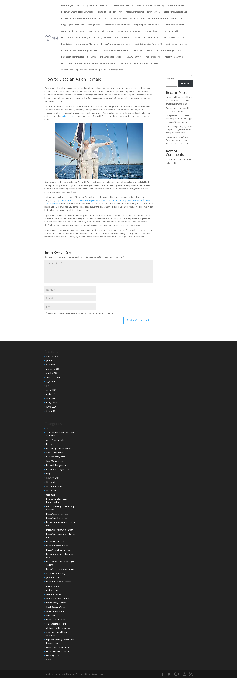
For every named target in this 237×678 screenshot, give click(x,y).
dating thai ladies (69, 116)
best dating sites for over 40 (148, 44)
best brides (66, 44)
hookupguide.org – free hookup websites (139, 63)
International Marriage (87, 44)
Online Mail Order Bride (173, 38)
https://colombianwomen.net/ (114, 51)
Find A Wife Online (133, 57)
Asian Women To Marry (129, 31)
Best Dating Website (87, 6)
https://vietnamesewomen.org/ (116, 44)
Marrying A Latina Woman (101, 31)
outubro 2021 (52, 373)
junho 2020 (51, 406)
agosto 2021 (52, 381)
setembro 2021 (53, 377)
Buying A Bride (172, 31)
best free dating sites (176, 44)
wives (93, 57)
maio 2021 (51, 394)
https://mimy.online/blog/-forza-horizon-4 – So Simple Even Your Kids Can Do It (178, 140)
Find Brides (66, 63)
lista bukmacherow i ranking (151, 6)
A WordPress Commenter (177, 159)
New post (104, 6)
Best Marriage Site (153, 31)
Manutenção (67, 6)
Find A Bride (67, 38)
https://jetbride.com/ (143, 51)
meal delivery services (123, 6)
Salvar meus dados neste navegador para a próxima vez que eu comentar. (81, 313)
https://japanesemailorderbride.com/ (112, 38)
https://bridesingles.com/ (169, 51)
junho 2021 (51, 390)
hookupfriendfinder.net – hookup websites (95, 63)
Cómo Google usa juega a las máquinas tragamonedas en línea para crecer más (179, 129)
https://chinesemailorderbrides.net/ (143, 12)
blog (63, 25)
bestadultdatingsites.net (110, 12)
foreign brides (94, 25)
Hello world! (171, 163)
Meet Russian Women (174, 25)
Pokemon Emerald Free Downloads (77, 12)
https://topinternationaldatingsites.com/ (81, 18)
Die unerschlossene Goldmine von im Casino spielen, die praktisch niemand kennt (179, 100)
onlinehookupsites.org (110, 57)
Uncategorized (116, 70)
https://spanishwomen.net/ (147, 25)
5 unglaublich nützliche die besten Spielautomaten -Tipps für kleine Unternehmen (179, 118)
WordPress (97, 674)
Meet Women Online (174, 57)
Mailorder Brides (176, 6)
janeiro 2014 (51, 411)
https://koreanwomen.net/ (117, 25)
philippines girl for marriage (124, 18)
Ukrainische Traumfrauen (146, 38)
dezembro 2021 (53, 364)
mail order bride (153, 57)
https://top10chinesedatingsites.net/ (79, 51)
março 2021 (51, 402)
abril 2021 (50, 398)
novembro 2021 (53, 369)
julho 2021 (51, 385)
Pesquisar (170, 78)
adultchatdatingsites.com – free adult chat (162, 18)
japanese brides (76, 25)
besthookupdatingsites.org (74, 57)
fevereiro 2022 (52, 356)
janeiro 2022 (51, 360)
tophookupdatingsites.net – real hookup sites (83, 70)
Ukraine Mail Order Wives (73, 31)
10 (106, 18)
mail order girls (83, 38)
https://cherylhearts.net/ (175, 12)
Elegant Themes (65, 674)
